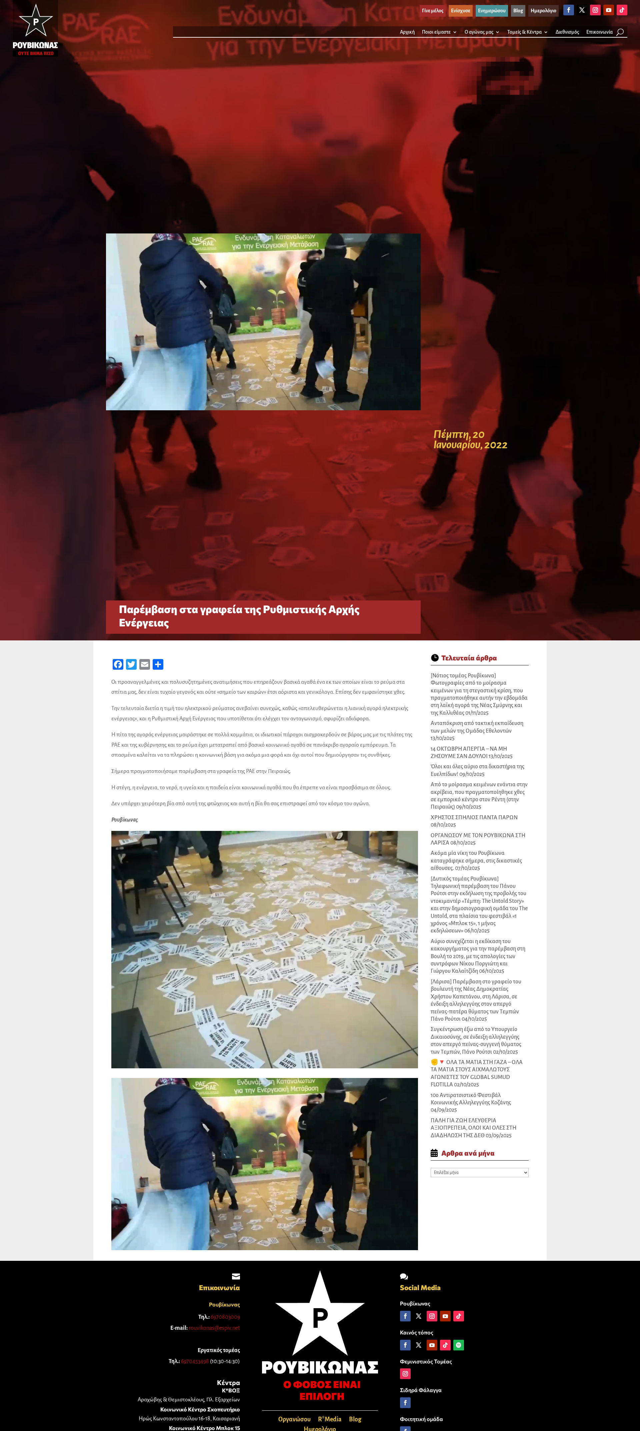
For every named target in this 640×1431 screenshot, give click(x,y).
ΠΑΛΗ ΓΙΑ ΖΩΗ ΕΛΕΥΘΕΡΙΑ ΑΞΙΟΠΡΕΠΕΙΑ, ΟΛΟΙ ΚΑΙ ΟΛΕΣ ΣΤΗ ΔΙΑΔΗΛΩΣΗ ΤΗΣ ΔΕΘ (473, 1128)
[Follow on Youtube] (608, 10)
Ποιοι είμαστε (436, 32)
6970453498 (195, 1361)
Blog (355, 1420)
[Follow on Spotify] (458, 1345)
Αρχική (407, 32)
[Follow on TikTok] (622, 10)
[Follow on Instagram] (595, 10)
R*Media (330, 1420)
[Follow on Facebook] (568, 10)
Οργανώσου (294, 1420)
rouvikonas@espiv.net (214, 1328)
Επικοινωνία (599, 32)
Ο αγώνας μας (479, 32)
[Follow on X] (582, 10)
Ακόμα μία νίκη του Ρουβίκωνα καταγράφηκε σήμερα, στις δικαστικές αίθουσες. (476, 860)
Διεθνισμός (567, 32)
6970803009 (225, 1317)
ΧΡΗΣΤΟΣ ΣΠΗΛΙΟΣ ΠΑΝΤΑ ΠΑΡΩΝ (474, 818)
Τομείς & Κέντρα (524, 32)
